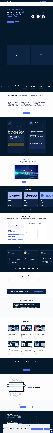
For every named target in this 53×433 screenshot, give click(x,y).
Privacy (43, 418)
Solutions (19, 1)
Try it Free (44, 1)
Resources (29, 1)
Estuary (29, 415)
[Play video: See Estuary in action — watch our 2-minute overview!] (26, 173)
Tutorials (37, 418)
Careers (43, 416)
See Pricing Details (20, 239)
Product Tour (29, 418)
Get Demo (17, 22)
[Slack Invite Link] (36, 1)
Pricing (23, 1)
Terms (43, 419)
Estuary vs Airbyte (30, 420)
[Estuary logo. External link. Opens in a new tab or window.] (5, 426)
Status (43, 421)
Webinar (37, 421)
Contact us (38, 291)
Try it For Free (11, 239)
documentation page (15, 147)
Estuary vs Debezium (30, 422)
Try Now (24, 181)
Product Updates (38, 417)
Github (36, 422)
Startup (43, 422)
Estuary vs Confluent (30, 421)
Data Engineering (38, 420)
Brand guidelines (44, 423)
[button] (15, 1)
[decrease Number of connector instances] (19, 237)
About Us (44, 415)
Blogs (36, 416)
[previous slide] (23, 209)
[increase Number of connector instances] (23, 237)
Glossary (37, 419)
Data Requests (44, 420)
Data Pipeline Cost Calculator (31, 423)
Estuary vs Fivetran (30, 419)
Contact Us (29, 181)
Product (15, 1)
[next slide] (30, 209)
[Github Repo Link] (38, 1)
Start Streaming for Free (10, 22)
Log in (40, 1)
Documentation (37, 415)
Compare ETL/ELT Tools (38, 423)
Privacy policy (28, 425)
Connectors (26, 1)
